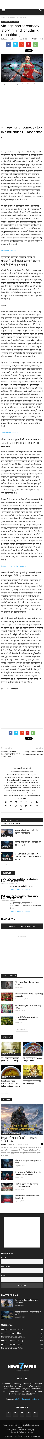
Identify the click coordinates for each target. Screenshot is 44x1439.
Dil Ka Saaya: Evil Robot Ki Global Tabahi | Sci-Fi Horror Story (28, 857)
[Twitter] (27, 806)
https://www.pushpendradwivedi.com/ (22, 771)
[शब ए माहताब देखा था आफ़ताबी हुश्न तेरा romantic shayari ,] (11, 1049)
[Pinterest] (12, 806)
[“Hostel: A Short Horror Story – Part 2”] (7, 985)
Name (3, 1257)
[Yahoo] (37, 806)
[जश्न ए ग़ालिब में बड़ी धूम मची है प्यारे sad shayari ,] (33, 1072)
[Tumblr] (22, 806)
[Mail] (6, 806)
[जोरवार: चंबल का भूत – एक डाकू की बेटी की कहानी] (7, 845)
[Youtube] (22, 809)
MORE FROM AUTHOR (11, 824)
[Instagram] (32, 802)
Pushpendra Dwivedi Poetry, (30, 1077)
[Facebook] (22, 802)
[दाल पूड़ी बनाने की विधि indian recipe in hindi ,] (33, 1049)
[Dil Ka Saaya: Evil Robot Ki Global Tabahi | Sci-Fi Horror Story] (7, 856)
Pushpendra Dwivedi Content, (8, 1054)
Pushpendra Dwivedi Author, (30, 1054)
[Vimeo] (22, 1414)
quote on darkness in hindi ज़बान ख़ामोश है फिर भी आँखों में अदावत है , (10, 754)
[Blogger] (7, 802)
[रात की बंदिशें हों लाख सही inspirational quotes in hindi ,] (7, 1020)
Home (21, 1423)
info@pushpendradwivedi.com (27, 1399)
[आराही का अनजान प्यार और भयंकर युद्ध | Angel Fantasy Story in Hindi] (7, 1187)
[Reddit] (17, 806)
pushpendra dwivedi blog (11, 1333)
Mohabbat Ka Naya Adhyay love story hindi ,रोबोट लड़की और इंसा (19, 897)
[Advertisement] (22, 4)
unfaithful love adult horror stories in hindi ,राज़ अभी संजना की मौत (19, 880)
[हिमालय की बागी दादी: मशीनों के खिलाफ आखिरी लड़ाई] (7, 833)
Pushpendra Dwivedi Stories (10, 21)
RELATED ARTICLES (10, 820)
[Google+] (27, 802)
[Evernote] (17, 802)
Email (3, 1275)
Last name (5, 1266)
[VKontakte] (32, 806)
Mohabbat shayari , (8, 250)
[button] (40, 12)
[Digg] (12, 802)
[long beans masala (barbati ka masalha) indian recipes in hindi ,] (11, 1072)
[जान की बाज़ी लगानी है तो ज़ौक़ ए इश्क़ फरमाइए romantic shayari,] (7, 997)
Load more (21, 1030)
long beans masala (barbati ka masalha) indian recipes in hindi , (10, 1083)
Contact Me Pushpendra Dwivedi (22, 1432)
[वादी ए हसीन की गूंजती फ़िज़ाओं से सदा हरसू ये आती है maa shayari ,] (7, 1008)
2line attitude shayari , (9, 433)
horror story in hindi (13, 566)
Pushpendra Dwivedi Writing (7, 835)
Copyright (31, 1430)
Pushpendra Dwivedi (10, 39)
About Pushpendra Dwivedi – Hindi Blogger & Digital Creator (21, 1426)
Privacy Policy (11, 1430)
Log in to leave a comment (20, 889)
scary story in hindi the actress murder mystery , (33, 752)
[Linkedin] (37, 802)
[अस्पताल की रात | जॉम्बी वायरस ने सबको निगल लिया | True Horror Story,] (7, 1199)
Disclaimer (22, 1430)
